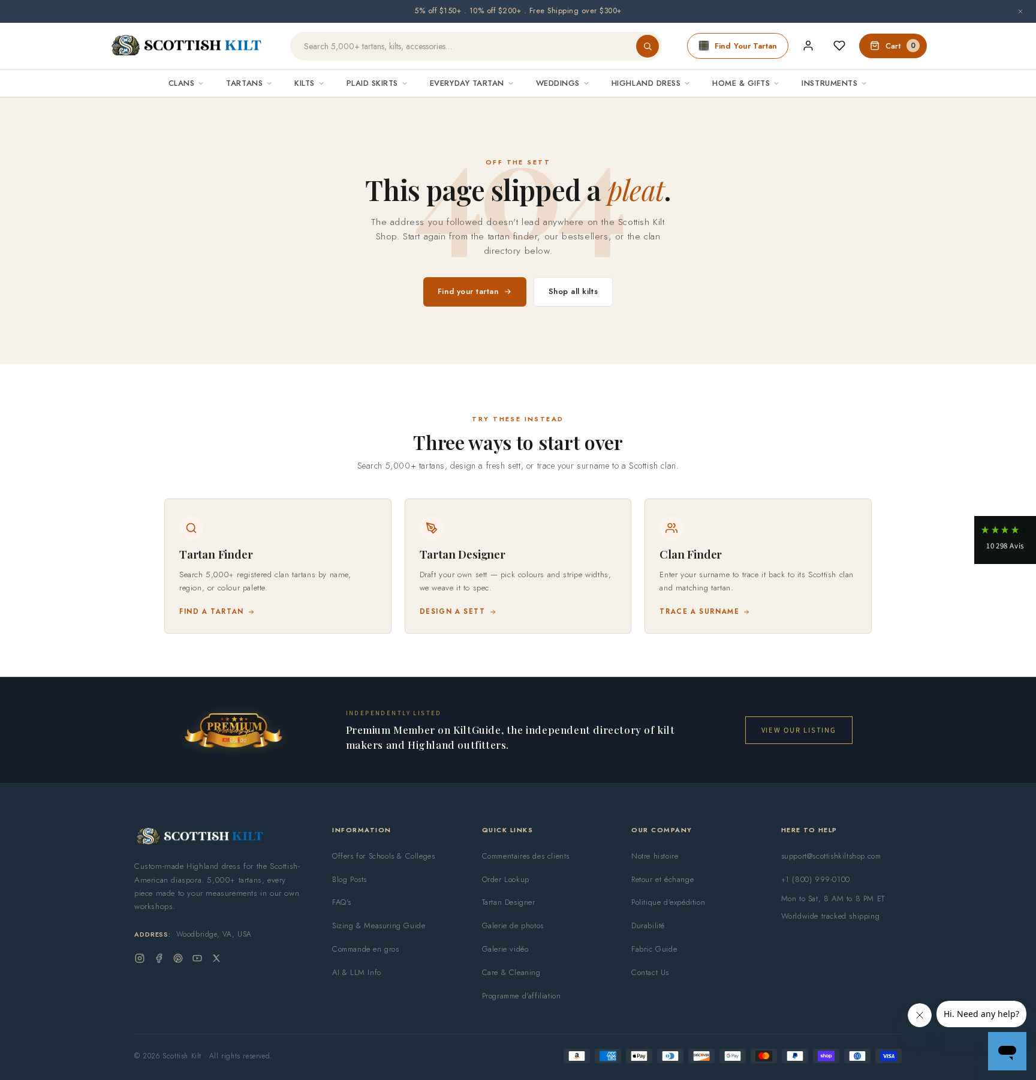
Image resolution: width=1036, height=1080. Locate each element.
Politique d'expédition (668, 902)
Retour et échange (662, 879)
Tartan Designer (508, 902)
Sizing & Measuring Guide (378, 925)
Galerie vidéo (505, 949)
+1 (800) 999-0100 (815, 879)
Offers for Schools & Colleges (383, 856)
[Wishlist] (839, 45)
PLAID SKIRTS (372, 83)
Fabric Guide (654, 949)
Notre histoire (654, 856)
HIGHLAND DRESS (646, 83)
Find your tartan (468, 291)
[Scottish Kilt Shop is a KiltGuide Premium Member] (233, 730)
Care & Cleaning (511, 972)
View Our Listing (798, 730)
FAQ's (341, 902)
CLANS (181, 83)
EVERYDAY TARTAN (467, 83)
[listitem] (277, 566)
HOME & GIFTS (741, 83)
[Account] (808, 45)
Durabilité (648, 925)
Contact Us (650, 972)
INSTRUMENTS (829, 83)
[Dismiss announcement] (1020, 11)
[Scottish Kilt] (187, 46)
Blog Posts (349, 879)
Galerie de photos (513, 925)
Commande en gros (365, 949)
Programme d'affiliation (521, 995)
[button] (1005, 540)
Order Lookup (505, 879)
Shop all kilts (573, 291)
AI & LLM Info (356, 972)
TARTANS (244, 83)
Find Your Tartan (746, 46)
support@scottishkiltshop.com (831, 856)
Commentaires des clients (526, 856)
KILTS (304, 83)
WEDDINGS (558, 83)
